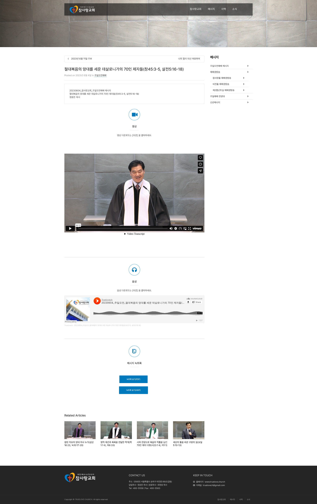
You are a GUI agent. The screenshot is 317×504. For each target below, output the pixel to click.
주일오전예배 (100, 75)
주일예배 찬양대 (217, 96)
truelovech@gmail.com (214, 485)
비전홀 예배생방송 (221, 84)
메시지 (211, 9)
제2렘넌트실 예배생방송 (223, 90)
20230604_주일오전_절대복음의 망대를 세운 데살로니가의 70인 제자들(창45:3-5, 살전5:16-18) (107, 325)
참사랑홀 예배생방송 (222, 78)
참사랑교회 (195, 9)
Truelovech (68, 325)
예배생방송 (215, 72)
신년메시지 (215, 102)
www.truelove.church (215, 482)
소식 (234, 9)
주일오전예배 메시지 (219, 66)
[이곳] (135, 135)
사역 (223, 9)
